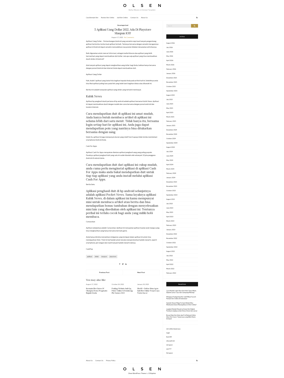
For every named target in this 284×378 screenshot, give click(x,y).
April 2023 (169, 216)
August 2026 (170, 43)
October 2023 (171, 190)
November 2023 (171, 186)
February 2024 (171, 173)
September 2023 (171, 195)
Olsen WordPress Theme (137, 373)
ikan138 (169, 337)
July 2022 (169, 256)
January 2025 (170, 125)
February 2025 (171, 121)
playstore (113, 256)
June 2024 (169, 156)
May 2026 (169, 56)
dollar (97, 256)
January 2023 (170, 229)
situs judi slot (170, 341)
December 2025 (171, 78)
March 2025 (170, 117)
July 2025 (169, 99)
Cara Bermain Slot (92, 17)
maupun (104, 256)
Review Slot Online (107, 17)
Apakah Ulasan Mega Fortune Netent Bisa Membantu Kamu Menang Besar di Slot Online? (181, 304)
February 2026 (171, 69)
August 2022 (170, 251)
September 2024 (171, 143)
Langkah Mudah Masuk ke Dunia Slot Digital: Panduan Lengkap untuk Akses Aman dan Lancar (181, 310)
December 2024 (171, 130)
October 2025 (171, 86)
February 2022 (171, 273)
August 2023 (170, 199)
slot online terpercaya (173, 329)
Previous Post (104, 272)
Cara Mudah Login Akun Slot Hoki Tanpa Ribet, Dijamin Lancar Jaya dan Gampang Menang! (181, 291)
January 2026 (170, 73)
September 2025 (171, 91)
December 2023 (171, 182)
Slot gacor (169, 353)
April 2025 (169, 112)
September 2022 (171, 247)
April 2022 (169, 264)
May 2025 (169, 108)
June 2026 (169, 52)
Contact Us (134, 17)
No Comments (129, 37)
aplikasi (89, 256)
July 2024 (169, 151)
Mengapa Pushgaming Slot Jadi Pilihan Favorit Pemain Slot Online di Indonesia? (181, 297)
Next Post (141, 272)
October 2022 (171, 243)
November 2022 (171, 238)
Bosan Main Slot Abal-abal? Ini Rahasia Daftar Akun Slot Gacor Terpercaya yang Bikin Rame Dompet (181, 317)
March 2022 (170, 269)
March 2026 (170, 65)
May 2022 (169, 260)
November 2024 (171, 134)
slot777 (168, 349)
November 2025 (171, 82)
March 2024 (170, 169)
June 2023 (169, 208)
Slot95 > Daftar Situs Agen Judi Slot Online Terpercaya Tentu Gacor (148, 290)
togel (168, 333)
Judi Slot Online (122, 17)
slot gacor (169, 345)
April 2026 (169, 60)
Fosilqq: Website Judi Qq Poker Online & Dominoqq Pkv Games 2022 (122, 290)
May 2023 (169, 212)
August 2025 (170, 95)
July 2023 (169, 203)
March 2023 (170, 221)
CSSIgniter (152, 373)
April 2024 (169, 164)
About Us (144, 17)
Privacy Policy (110, 360)
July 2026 (169, 47)
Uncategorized (122, 25)
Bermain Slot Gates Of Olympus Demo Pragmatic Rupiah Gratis (96, 290)
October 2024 (171, 138)
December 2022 (171, 234)
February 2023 (171, 225)
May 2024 (169, 160)
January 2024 (170, 177)
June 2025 (169, 104)
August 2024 (170, 147)
